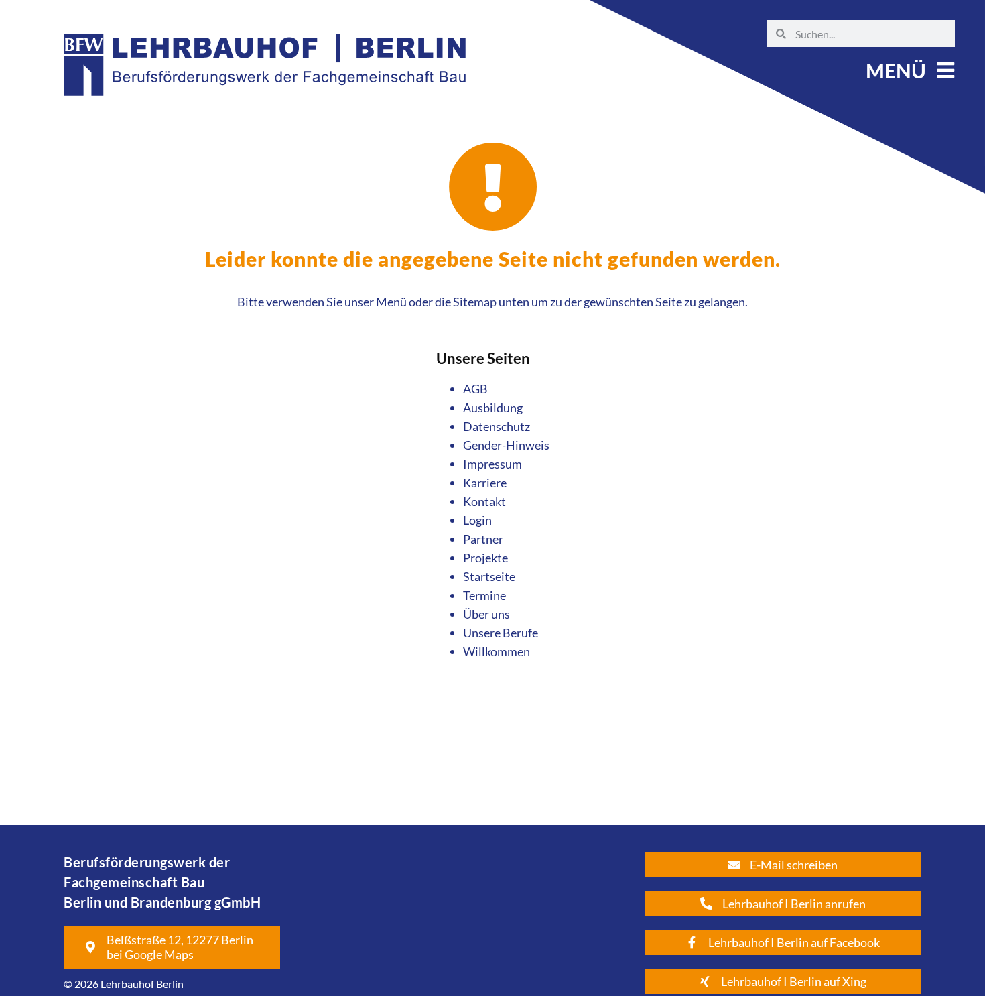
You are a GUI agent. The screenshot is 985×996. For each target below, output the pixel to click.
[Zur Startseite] (265, 108)
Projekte (485, 557)
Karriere (485, 482)
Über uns (486, 614)
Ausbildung (493, 407)
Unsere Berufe (500, 632)
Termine (484, 595)
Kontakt (484, 501)
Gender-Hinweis (506, 445)
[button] (908, 70)
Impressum (492, 463)
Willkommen (496, 651)
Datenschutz (496, 426)
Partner (483, 539)
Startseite (489, 576)
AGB (475, 388)
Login (477, 520)
